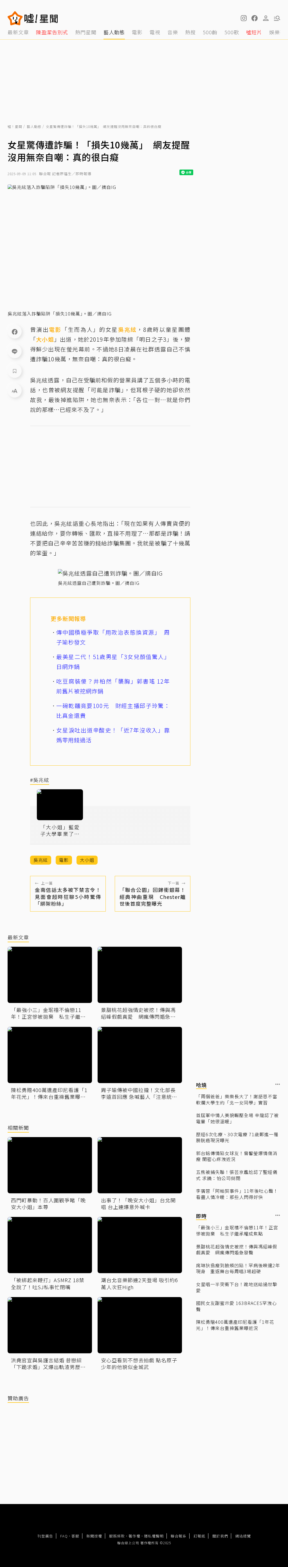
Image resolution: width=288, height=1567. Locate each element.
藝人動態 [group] (114, 32)
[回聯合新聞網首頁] (15, 18)
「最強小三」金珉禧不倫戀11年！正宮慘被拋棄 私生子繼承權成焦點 (237, 1231)
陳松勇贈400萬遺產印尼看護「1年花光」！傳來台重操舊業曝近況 (235, 1325)
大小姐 (45, 339)
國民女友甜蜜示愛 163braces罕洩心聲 (236, 1306)
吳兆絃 (127, 329)
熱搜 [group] (190, 32)
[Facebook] (15, 331)
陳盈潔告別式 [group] (52, 32)
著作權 (134, 1536)
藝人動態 (34, 126)
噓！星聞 (15, 126)
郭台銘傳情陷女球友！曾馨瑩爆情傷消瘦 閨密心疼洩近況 (236, 1156)
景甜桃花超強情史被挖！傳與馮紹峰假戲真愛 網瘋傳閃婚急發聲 (236, 1250)
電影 (55, 329)
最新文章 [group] (18, 32)
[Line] (15, 351)
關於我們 (220, 1536)
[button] (254, 18)
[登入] (265, 18)
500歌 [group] (231, 32)
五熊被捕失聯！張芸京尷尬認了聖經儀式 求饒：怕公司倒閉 (236, 1175)
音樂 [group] (172, 32)
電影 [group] (137, 32)
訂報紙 (199, 1536)
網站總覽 (243, 1536)
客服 (75, 1536)
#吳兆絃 (39, 780)
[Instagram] (243, 18)
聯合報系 (178, 1536)
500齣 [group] (210, 32)
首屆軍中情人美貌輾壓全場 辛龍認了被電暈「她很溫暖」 (237, 1118)
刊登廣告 (45, 1536)
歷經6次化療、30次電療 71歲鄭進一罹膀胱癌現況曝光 (237, 1137)
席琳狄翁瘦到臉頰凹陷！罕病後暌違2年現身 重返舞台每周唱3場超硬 (238, 1268)
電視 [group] (155, 32)
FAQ (64, 1536)
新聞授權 (94, 1536)
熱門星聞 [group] (85, 32)
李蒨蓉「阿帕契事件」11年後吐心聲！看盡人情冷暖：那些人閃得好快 (237, 1194)
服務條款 (117, 1536)
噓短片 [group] (254, 32)
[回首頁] (41, 18)
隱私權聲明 (154, 1536)
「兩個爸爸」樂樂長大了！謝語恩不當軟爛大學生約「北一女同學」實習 (236, 1099)
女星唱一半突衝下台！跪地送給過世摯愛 (236, 1287)
